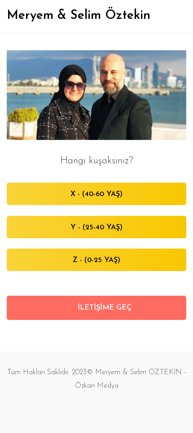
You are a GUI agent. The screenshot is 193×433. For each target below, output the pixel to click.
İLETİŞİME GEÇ (103, 307)
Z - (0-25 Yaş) (96, 260)
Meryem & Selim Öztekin (78, 15)
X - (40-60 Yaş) (96, 194)
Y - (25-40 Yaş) (96, 227)
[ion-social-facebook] (87, 408)
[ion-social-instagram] (105, 408)
